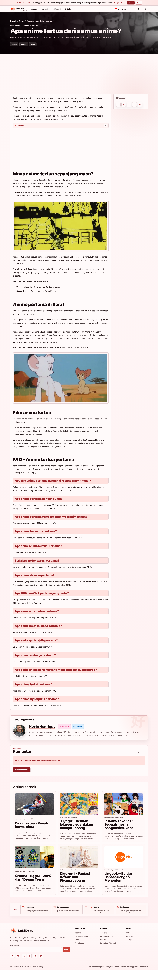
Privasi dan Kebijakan (96, 967)
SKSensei (57, 9)
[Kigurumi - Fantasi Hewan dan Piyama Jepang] (79, 857)
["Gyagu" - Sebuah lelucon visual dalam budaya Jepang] (79, 804)
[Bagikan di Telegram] (140, 104)
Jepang (21, 21)
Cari (66, 950)
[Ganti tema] (133, 9)
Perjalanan (79, 943)
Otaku (33, 44)
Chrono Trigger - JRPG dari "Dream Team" (33, 877)
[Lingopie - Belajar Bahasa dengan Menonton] (123, 857)
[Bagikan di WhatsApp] (134, 104)
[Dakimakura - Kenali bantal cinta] (34, 804)
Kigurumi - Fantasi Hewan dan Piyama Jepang (75, 877)
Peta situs (144, 967)
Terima (131, 3)
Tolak (139, 3)
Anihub (129, 933)
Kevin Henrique (15, 25)
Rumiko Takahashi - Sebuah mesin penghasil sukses (120, 824)
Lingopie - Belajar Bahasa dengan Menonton (118, 877)
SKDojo (68, 9)
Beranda (34, 9)
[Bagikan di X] (123, 104)
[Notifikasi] (138, 9)
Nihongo (24, 44)
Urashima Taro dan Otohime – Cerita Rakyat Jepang (39, 287)
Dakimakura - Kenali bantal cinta (31, 825)
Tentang (103, 933)
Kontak (103, 940)
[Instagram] (29, 956)
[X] (24, 956)
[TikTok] (35, 956)
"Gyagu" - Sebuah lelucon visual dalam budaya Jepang (76, 824)
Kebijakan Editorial (108, 943)
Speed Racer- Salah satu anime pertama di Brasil (70, 347)
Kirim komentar (21, 770)
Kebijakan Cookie (120, 3)
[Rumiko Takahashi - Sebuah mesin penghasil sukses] (123, 804)
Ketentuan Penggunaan (130, 967)
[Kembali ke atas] (145, 9)
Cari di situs (14, 945)
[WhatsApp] (41, 956)
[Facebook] (18, 956)
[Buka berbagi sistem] (118, 104)
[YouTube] (12, 956)
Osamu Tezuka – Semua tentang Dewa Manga (36, 291)
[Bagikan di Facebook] (129, 104)
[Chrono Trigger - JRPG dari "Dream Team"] (34, 857)
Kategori (44, 9)
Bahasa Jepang (81, 936)
